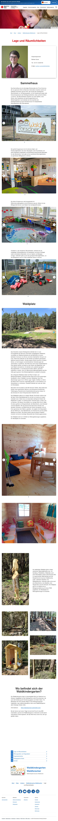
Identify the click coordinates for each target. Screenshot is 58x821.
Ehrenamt (15, 802)
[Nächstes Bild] (3, 123)
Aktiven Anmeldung (17, 799)
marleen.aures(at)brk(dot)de (42, 66)
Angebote (25, 7)
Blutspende (15, 804)
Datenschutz (37, 802)
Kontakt (36, 799)
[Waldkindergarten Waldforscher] (18, 770)
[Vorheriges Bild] (54, 123)
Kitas (38, 7)
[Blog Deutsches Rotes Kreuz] (37, 791)
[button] (27, 194)
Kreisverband (43, 7)
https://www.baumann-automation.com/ (31, 707)
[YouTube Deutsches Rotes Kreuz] (25, 791)
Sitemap (36, 806)
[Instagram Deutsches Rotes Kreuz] (29, 791)
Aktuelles (26, 799)
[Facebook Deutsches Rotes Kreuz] (20, 791)
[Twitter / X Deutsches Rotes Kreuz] (33, 791)
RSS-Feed (37, 808)
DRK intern (37, 811)
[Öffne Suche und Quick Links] (56, 7)
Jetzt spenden (4, 799)
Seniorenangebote (32, 7)
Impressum (37, 804)
